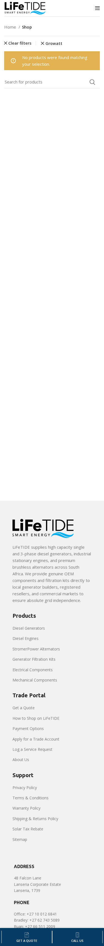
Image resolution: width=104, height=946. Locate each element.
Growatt (53, 43)
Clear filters (19, 43)
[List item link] (52, 628)
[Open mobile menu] (97, 8)
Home (10, 27)
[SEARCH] (92, 82)
